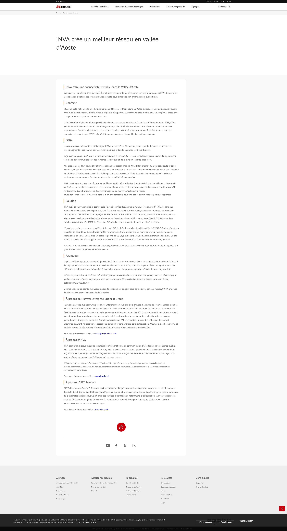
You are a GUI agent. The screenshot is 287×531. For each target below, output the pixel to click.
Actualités (59, 487)
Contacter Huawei (62, 495)
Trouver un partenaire (133, 487)
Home (58, 13)
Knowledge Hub (166, 495)
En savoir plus (61, 499)
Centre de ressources (168, 487)
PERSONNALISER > (246, 521)
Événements (60, 491)
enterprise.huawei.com (105, 334)
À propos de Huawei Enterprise (67, 483)
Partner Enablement (133, 491)
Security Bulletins (202, 487)
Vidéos (163, 491)
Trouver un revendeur (98, 487)
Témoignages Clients (70, 13)
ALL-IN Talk (165, 499)
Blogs (163, 503)
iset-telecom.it (102, 409)
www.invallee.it (102, 376)
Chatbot (94, 491)
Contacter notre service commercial (103, 483)
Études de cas (166, 483)
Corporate (199, 483)
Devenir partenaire (132, 483)
